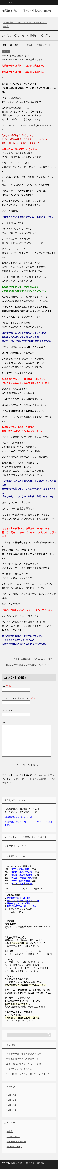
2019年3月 (11, 1105)
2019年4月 (11, 1100)
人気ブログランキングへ (16, 846)
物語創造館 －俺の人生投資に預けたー (29, 11)
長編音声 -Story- (14, 1146)
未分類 (6, 51)
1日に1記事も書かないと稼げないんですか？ (27, 665)
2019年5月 (11, 1095)
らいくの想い (13, 1136)
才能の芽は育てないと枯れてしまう (23, 1059)
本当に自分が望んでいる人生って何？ (33, 659)
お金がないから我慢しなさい (20, 1069)
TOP (25, 22)
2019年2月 (11, 1110)
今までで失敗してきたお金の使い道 (23, 1054)
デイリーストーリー (16, 1141)
